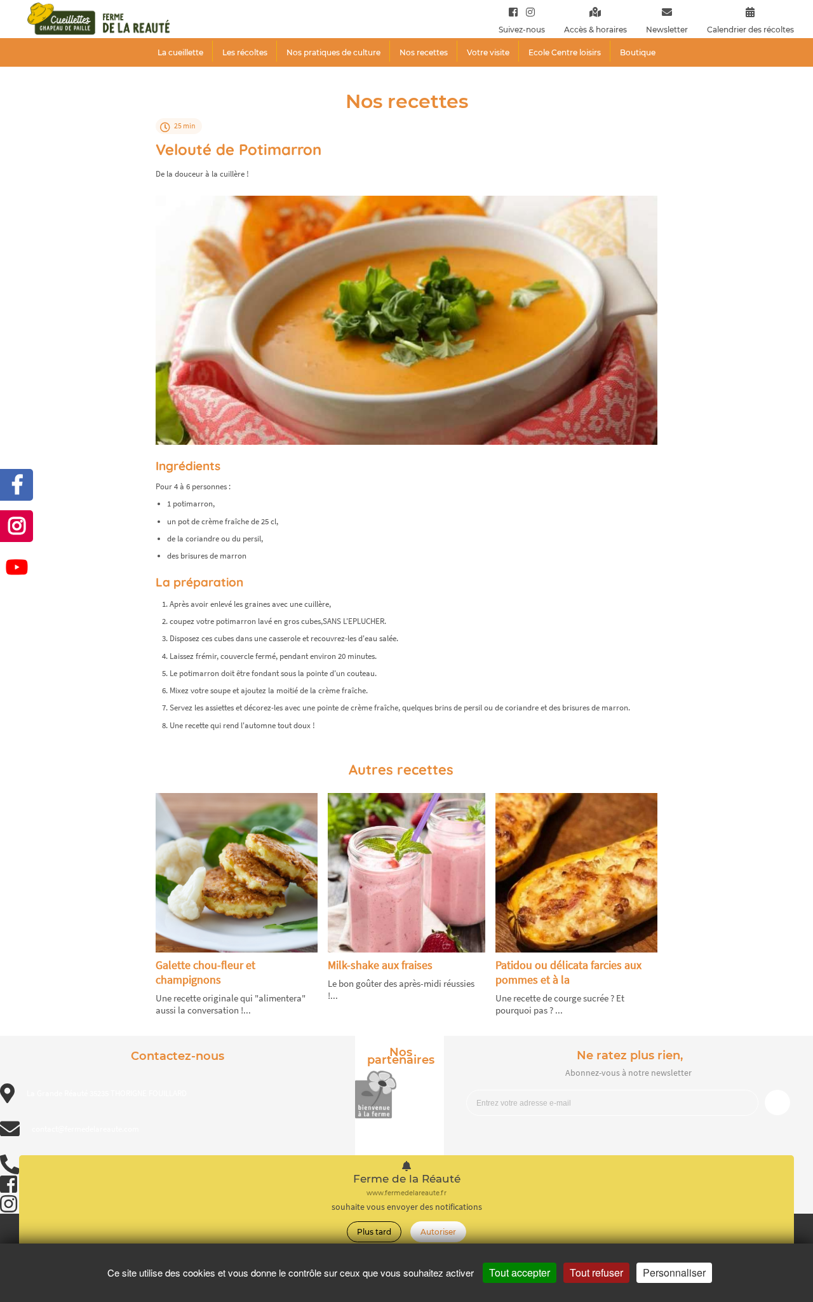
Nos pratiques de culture (333, 52)
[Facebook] (513, 11)
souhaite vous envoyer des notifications (407, 1207)
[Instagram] (527, 11)
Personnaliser (674, 1272)
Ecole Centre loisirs (564, 52)
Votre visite (488, 52)
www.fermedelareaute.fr (406, 1193)
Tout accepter (519, 1272)
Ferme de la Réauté (406, 1179)
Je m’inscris (777, 1102)
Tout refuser (596, 1272)
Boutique (637, 52)
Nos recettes (424, 52)
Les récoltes (244, 52)
